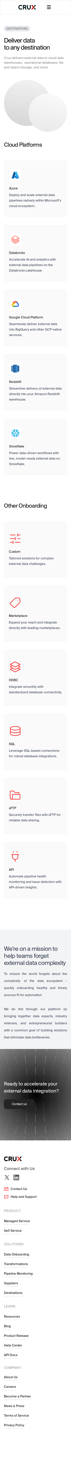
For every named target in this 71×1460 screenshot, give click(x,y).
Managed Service (17, 1221)
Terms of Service (16, 1416)
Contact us (19, 1104)
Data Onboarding (16, 1254)
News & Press (14, 1406)
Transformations (16, 1264)
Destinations (13, 1293)
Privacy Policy (14, 1425)
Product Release (16, 1336)
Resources (12, 1317)
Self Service (13, 1231)
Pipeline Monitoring (18, 1274)
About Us (11, 1377)
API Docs (10, 1355)
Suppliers (11, 1283)
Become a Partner (17, 1396)
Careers (10, 1387)
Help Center (13, 1345)
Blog (7, 1326)
